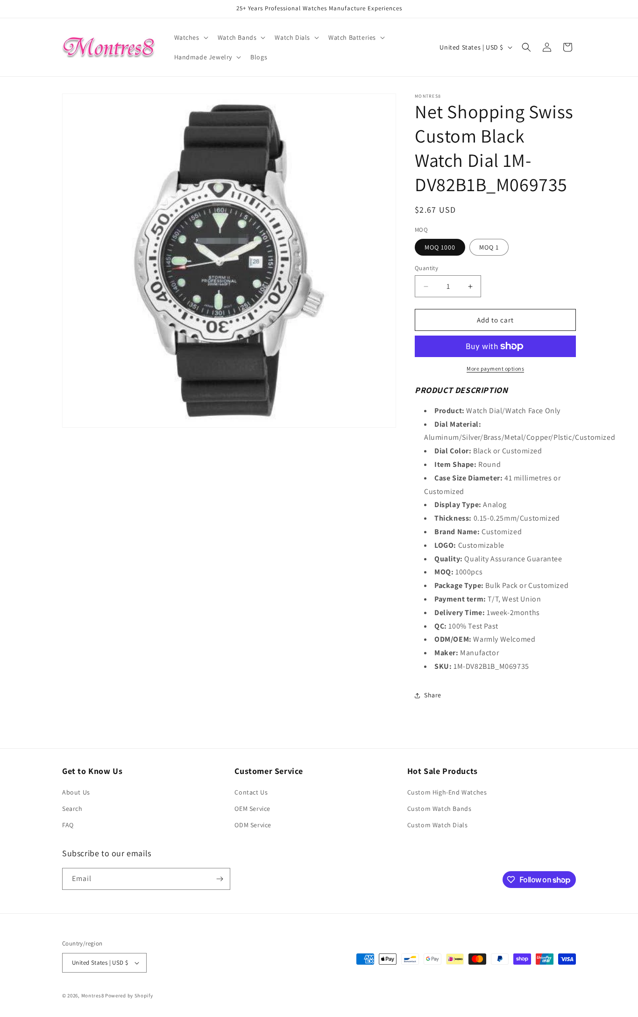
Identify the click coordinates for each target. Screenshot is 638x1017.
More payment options (495, 368)
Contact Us (251, 792)
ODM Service (252, 825)
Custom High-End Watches (447, 792)
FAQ (68, 825)
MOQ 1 (489, 247)
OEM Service (252, 808)
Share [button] (432, 695)
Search (72, 808)
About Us (76, 792)
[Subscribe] (219, 879)
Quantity (426, 268)
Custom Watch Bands (439, 808)
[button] (190, 37)
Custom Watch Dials (437, 825)
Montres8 (92, 995)
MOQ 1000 (440, 247)
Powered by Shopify (129, 995)
